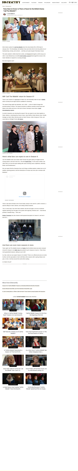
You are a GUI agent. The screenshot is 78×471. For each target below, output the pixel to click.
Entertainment (26, 2)
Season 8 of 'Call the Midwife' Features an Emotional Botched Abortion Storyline (20, 285)
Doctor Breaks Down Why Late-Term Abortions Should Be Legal (17, 288)
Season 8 (29, 54)
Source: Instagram (9, 200)
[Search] (69, 2)
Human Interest (56, 2)
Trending (40, 2)
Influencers (47, 2)
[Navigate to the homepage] (11, 2)
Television (33, 2)
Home (3, 6)
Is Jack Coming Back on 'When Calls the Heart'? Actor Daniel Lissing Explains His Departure (23, 291)
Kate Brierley (11, 13)
